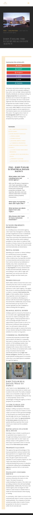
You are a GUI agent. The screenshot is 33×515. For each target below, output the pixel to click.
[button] (19, 178)
